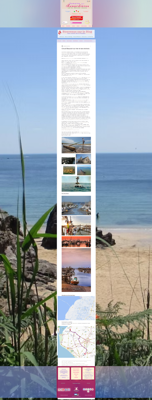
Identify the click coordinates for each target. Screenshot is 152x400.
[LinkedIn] (90, 389)
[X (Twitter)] (86, 389)
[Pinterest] (92, 389)
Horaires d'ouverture (76, 369)
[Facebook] (84, 389)
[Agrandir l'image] (89, 137)
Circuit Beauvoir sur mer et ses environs (75, 48)
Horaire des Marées (76, 372)
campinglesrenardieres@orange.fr (64, 375)
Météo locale (76, 374)
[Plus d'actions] (90, 46)
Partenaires (76, 377)
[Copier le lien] (88, 391)
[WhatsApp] (88, 389)
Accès (76, 375)
